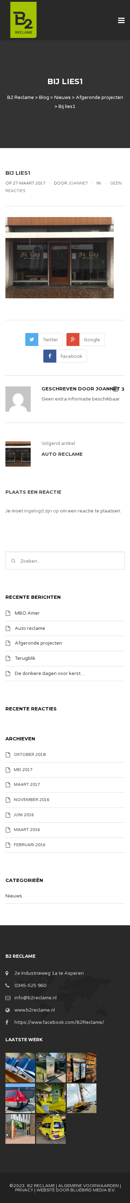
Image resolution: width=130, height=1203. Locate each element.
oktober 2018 (30, 754)
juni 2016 (24, 815)
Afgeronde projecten (38, 643)
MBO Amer (27, 613)
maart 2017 (27, 785)
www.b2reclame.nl (34, 1010)
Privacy (24, 1190)
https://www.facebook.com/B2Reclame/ (59, 1022)
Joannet (108, 388)
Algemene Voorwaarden (88, 1185)
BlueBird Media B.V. (92, 1190)
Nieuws (13, 896)
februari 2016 (30, 845)
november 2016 (31, 799)
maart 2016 (27, 829)
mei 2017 (23, 769)
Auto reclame (30, 628)
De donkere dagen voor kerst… (50, 673)
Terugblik (25, 658)
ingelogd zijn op (41, 511)
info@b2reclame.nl (35, 998)
